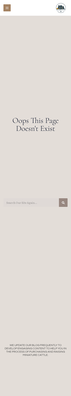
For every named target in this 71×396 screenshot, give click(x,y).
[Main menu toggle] (7, 8)
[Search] (63, 202)
